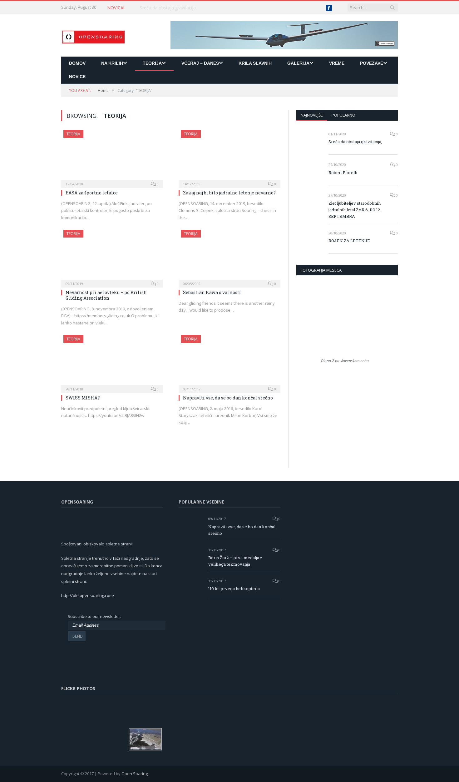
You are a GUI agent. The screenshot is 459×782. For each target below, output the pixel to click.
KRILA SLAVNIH (255, 63)
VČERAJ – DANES (200, 63)
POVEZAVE (371, 63)
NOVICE (77, 76)
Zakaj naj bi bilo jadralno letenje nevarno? (229, 193)
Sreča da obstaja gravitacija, (355, 141)
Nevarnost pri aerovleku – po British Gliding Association (106, 295)
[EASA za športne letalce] (112, 157)
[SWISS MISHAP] (112, 362)
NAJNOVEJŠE (312, 115)
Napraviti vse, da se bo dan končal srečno (228, 398)
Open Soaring (134, 773)
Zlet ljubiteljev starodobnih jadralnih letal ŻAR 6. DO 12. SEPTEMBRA (354, 209)
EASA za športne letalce (92, 193)
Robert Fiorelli (154, 8)
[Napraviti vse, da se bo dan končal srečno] (229, 362)
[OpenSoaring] (93, 35)
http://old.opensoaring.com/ (87, 595)
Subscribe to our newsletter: (94, 616)
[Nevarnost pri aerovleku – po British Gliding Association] (112, 256)
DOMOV (77, 63)
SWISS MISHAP (83, 398)
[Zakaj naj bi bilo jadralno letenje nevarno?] (229, 157)
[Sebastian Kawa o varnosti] (229, 256)
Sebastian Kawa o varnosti (212, 292)
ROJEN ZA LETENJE (349, 240)
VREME (336, 63)
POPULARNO (343, 115)
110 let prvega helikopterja (234, 588)
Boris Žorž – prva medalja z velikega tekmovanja (235, 561)
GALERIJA (298, 63)
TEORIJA (152, 63)
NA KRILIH (112, 63)
